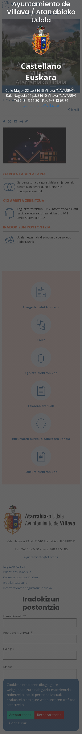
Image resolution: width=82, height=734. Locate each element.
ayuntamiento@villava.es (41, 105)
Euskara (41, 77)
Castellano (41, 66)
